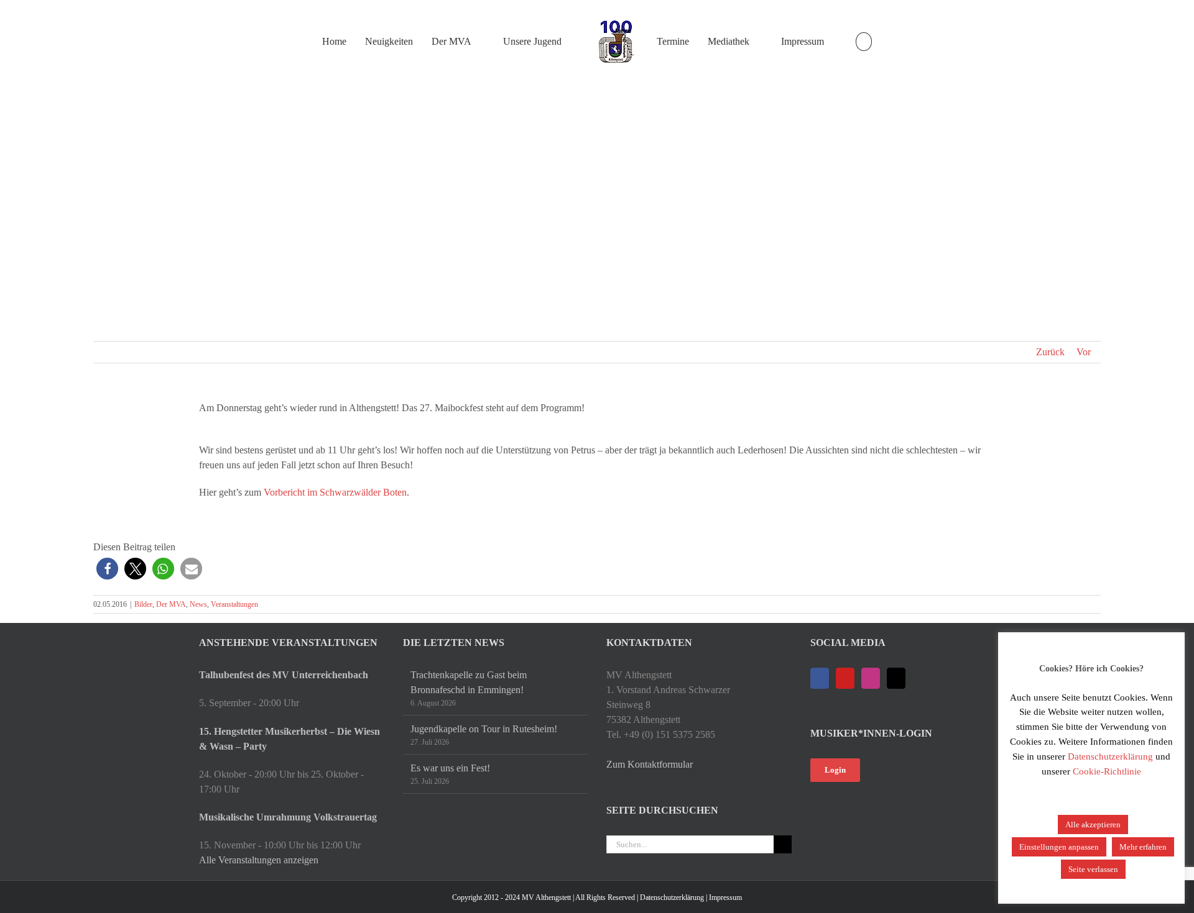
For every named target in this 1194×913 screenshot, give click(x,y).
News (198, 604)
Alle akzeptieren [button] (1093, 824)
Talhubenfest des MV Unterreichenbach (283, 675)
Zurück (1050, 352)
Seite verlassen (1093, 869)
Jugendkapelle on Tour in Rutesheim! (483, 729)
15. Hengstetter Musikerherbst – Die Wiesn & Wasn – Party (289, 739)
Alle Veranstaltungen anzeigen (258, 860)
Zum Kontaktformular (649, 764)
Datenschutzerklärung (672, 897)
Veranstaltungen (234, 604)
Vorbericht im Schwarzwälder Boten (335, 492)
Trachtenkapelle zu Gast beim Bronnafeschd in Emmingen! (468, 682)
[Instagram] (870, 678)
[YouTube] (845, 678)
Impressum (725, 897)
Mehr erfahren (1143, 847)
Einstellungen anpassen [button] (1059, 847)
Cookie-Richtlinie (1107, 771)
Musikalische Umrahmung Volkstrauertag (288, 817)
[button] (863, 42)
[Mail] (896, 678)
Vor (1083, 352)
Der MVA (171, 604)
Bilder (143, 604)
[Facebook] (819, 678)
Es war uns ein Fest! (450, 768)
